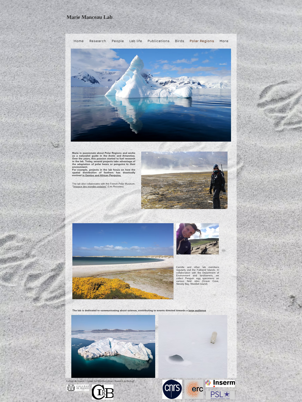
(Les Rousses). (115, 186)
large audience (197, 310)
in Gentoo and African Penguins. (101, 175)
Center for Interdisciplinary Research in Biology (110, 381)
